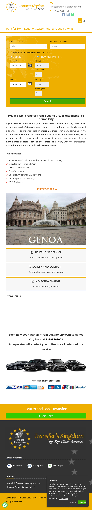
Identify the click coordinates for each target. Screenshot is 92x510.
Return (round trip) (51, 56)
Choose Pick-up (16, 41)
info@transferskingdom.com (27, 483)
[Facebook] (63, 14)
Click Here (46, 416)
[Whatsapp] (72, 14)
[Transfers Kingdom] (25, 9)
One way (17, 56)
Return (13, 79)
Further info (63, 498)
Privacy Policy (13, 487)
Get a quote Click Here (41, 52)
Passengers (40, 69)
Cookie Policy (28, 487)
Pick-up (38, 61)
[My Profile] (84, 20)
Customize (72, 502)
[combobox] (28, 46)
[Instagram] (68, 14)
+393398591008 (44, 189)
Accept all (82, 502)
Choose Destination (58, 41)
